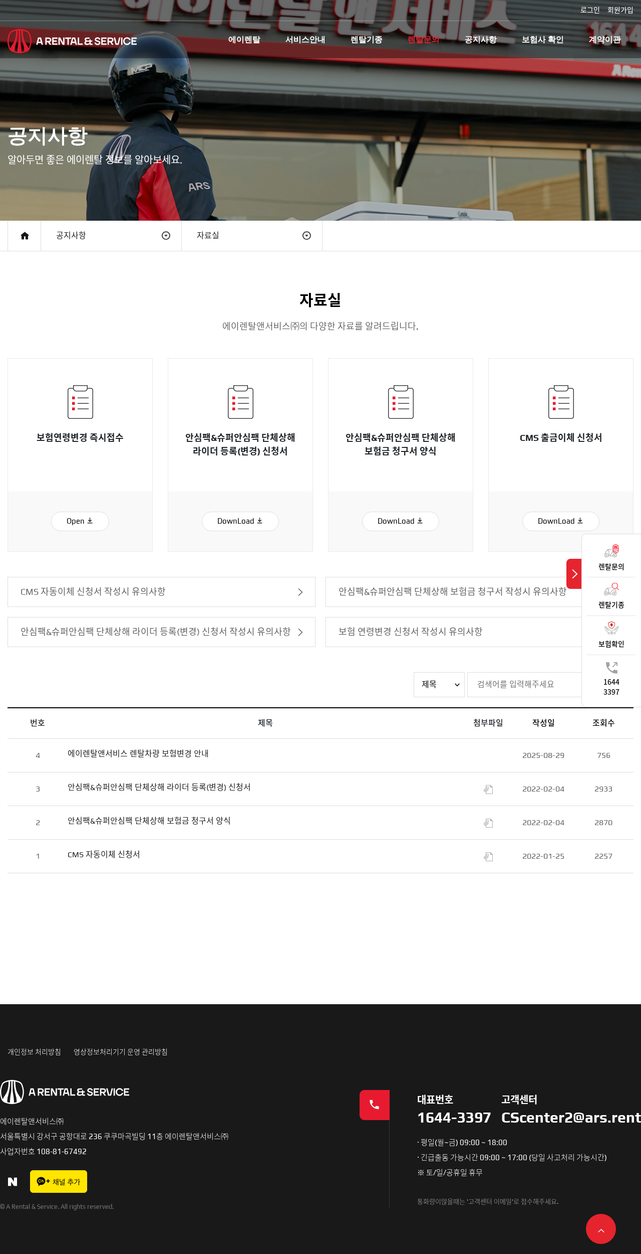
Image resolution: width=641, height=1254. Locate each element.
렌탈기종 (367, 39)
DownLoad (236, 521)
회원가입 (620, 10)
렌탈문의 (424, 39)
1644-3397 (454, 1117)
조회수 (603, 723)
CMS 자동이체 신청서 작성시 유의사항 (93, 591)
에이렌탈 (244, 39)
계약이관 (605, 39)
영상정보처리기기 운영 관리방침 (121, 1052)
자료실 (208, 235)
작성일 (543, 723)
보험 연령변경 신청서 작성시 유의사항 (411, 631)
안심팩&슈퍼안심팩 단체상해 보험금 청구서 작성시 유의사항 (453, 591)
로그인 (590, 10)
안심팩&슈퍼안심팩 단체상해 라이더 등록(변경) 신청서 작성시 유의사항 (156, 631)
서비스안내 (305, 39)
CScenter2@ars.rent (571, 1117)
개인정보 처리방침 (34, 1052)
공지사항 (481, 39)
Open (76, 521)
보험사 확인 (543, 39)
